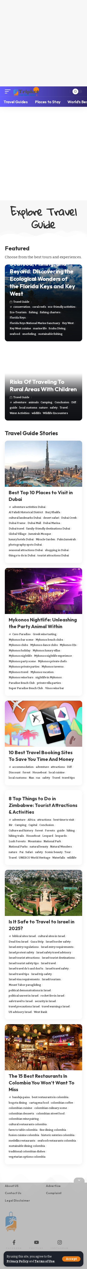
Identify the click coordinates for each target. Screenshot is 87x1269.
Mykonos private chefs (52, 661)
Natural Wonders (61, 846)
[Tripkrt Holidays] (26, 91)
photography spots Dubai (25, 544)
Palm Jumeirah (66, 539)
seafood (15, 334)
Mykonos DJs (68, 645)
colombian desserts (21, 1113)
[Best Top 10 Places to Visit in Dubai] (43, 464)
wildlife (36, 413)
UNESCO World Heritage (34, 857)
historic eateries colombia (57, 1135)
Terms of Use (45, 1261)
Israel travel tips (19, 974)
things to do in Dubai (22, 555)
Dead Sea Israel (18, 941)
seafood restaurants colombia (56, 1140)
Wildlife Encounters (55, 413)
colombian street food (50, 1113)
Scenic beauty (54, 852)
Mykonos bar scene (21, 639)
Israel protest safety (21, 952)
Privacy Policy (18, 1261)
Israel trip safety (41, 974)
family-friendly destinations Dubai (48, 528)
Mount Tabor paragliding (25, 984)
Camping (46, 402)
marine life (40, 328)
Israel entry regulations (24, 947)
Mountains (35, 841)
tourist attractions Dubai (53, 555)
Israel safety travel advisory (53, 952)
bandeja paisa (21, 1097)
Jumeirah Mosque (40, 533)
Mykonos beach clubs (49, 639)
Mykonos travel (18, 672)
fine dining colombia (53, 1129)
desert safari (51, 517)
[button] (71, 1259)
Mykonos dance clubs (44, 645)
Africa (31, 819)
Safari (29, 852)
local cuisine (57, 772)
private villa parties (49, 683)
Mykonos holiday (19, 650)
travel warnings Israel (56, 1006)
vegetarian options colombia (27, 1156)
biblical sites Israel (24, 936)
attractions (58, 767)
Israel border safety (58, 941)
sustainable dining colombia (27, 1146)
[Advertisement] (43, 43)
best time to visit (63, 819)
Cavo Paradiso (21, 634)
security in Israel (45, 1001)
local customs (28, 407)
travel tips (68, 777)
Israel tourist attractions (24, 957)
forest (26, 772)
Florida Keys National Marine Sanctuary (35, 323)
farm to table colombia (23, 1129)
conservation (21, 306)
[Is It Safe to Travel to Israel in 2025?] (43, 893)
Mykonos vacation (42, 672)
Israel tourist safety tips (24, 963)
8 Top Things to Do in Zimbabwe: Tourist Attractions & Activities (43, 805)
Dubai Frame (17, 523)
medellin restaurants (22, 1140)
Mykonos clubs (18, 645)
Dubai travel (16, 528)
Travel (64, 407)
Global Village (17, 533)
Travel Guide (21, 301)
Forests (50, 830)
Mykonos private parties (24, 666)
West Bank (40, 1012)
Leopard (47, 835)
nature (43, 407)
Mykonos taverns (53, 666)
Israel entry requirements (57, 947)
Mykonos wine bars (21, 677)
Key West (68, 323)
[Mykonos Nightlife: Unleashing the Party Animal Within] (43, 591)
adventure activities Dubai (28, 507)
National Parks (18, 846)
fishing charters (50, 312)
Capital (33, 825)
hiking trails (16, 835)
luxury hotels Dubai (21, 539)
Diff (73, 402)
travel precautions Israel (24, 1006)
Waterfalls (58, 857)
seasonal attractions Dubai (26, 550)
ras (38, 777)
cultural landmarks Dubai (25, 517)
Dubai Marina (51, 523)
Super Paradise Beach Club (26, 688)
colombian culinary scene (50, 1108)
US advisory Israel (20, 1012)
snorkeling (29, 334)
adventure (19, 402)
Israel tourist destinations (58, 957)
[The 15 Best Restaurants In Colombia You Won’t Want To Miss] (43, 1047)
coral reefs (39, 306)
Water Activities (19, 413)
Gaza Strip (37, 941)
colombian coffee (62, 1102)
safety (54, 407)
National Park (52, 841)
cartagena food (39, 1102)
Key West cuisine (20, 328)
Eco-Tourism (18, 312)
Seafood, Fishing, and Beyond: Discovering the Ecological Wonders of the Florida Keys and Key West (42, 278)
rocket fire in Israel (52, 995)
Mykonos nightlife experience (53, 655)
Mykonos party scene (22, 661)
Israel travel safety (57, 968)
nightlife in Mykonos (49, 677)
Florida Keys (18, 317)
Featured (17, 248)
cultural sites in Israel (51, 936)
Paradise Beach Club (22, 683)
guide (13, 407)
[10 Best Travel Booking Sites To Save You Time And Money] (43, 724)
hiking (71, 830)
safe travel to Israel (21, 1001)
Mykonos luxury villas (46, 650)
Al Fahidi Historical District (26, 512)
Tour (68, 852)
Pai (21, 852)
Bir (11, 825)
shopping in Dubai (57, 550)
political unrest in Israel (23, 995)
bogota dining (18, 1102)
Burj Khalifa (52, 512)
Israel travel (48, 963)
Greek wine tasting (45, 634)
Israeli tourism (51, 979)
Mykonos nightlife (20, 655)
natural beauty (39, 846)
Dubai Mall (34, 523)
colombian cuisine (20, 1108)
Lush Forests (17, 841)
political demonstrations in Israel (30, 990)
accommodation (23, 767)
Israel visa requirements (24, 979)
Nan (31, 777)
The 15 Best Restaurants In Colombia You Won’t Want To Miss (41, 1082)
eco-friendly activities (61, 306)
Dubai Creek (69, 517)
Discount (15, 772)
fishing (33, 312)
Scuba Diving (57, 328)
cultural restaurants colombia (28, 1124)
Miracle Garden (45, 539)
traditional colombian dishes (27, 1151)
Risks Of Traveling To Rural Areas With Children (43, 385)
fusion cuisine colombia (24, 1135)
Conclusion (62, 402)
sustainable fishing (50, 334)
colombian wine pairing (24, 1118)
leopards (61, 835)
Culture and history (21, 830)
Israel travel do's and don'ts (26, 968)
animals (34, 402)
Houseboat (39, 772)
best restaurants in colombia (50, 1097)
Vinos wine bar (54, 688)
